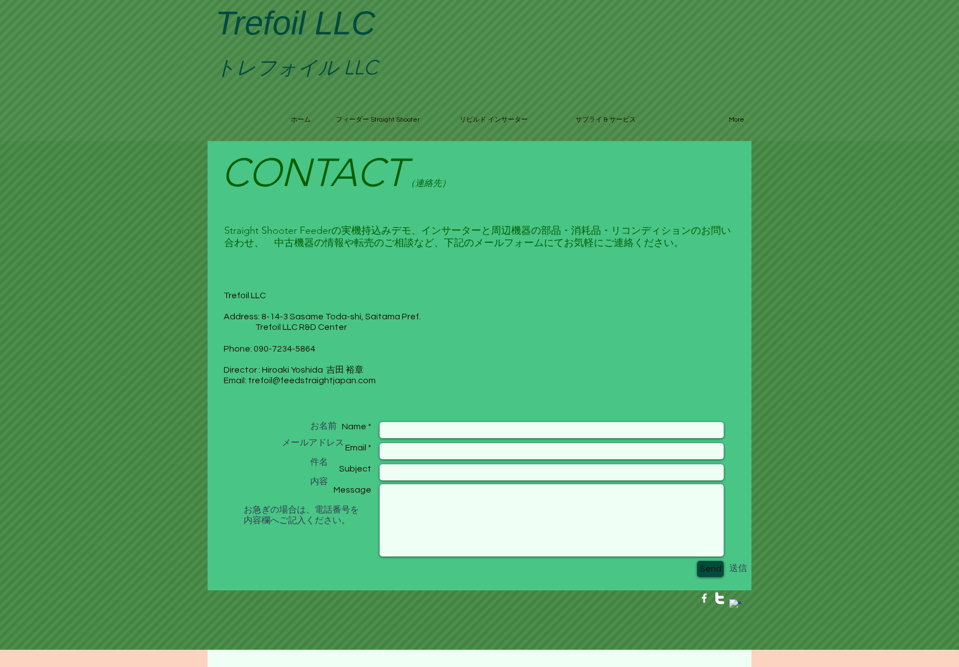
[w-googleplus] (735, 605)
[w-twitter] (720, 598)
